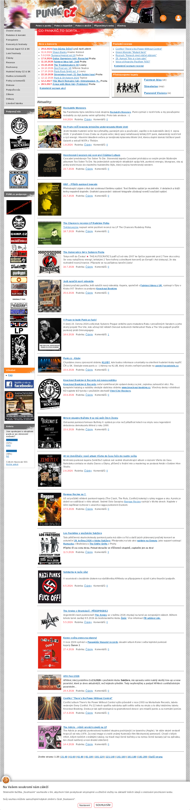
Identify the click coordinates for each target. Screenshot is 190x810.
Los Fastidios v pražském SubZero (82, 533)
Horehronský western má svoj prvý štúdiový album (91, 155)
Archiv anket (12, 464)
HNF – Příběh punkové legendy (80, 184)
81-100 (89, 757)
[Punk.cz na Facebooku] (19, 387)
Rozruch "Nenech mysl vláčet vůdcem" (136, 55)
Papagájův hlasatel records (103, 642)
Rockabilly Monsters (74, 108)
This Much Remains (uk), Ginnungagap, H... (76, 81)
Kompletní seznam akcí (53, 88)
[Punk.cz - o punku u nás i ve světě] (56, 11)
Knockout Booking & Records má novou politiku (90, 380)
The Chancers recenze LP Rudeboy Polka (86, 223)
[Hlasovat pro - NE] (17, 451)
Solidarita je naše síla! (75, 572)
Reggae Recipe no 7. (74, 494)
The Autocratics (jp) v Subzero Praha (83, 252)
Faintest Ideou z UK (151, 285)
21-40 (64, 757)
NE (7, 456)
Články (88, 119)
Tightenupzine (70, 227)
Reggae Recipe (132, 501)
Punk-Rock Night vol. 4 (66, 71)
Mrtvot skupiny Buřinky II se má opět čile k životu (90, 418)
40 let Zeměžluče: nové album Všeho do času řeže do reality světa (100, 456)
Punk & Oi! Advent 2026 (66, 78)
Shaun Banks (60, 52)
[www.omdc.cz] (19, 420)
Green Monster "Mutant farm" (131, 52)
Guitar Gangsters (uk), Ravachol (70, 58)
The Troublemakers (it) (66, 65)
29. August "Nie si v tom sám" (131, 58)
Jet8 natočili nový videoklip (78, 281)
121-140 (110, 757)
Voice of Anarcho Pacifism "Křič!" (133, 61)
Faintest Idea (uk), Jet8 (66, 61)
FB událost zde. (152, 618)
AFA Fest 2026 (71, 676)
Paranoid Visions (155, 92)
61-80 (80, 757)
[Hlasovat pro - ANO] (17, 440)
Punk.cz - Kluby (72, 358)
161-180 (131, 757)
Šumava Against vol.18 (63, 55)
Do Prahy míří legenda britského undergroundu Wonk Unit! (95, 127)
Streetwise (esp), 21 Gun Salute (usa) (74, 74)
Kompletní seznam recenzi (129, 66)
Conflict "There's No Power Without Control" (139, 49)
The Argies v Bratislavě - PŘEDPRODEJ (85, 611)
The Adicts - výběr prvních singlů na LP (85, 727)
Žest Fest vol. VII (62, 68)
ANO (8, 445)
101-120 (99, 757)
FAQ (10, 375)
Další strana (156, 757)
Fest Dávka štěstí (62, 49)
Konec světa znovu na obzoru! (80, 638)
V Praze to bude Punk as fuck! (80, 320)
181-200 (142, 757)
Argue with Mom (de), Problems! (70, 84)
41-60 (72, 757)
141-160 (121, 757)
